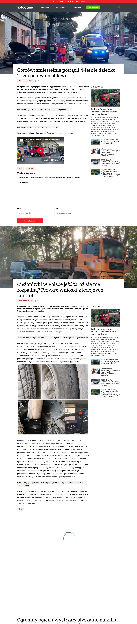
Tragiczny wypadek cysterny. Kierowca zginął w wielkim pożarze (43, 615)
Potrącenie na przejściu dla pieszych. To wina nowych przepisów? (43, 109)
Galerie (53, 1)
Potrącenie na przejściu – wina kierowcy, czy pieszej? (38, 127)
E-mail (57, 208)
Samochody (45, 7)
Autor (19, 208)
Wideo (61, 1)
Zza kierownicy (81, 1)
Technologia (76, 7)
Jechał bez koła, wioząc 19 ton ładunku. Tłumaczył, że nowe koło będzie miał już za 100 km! (52, 337)
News (21, 169)
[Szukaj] (119, 7)
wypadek (30, 169)
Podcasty (70, 1)
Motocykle (60, 7)
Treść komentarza (23, 182)
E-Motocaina (93, 7)
